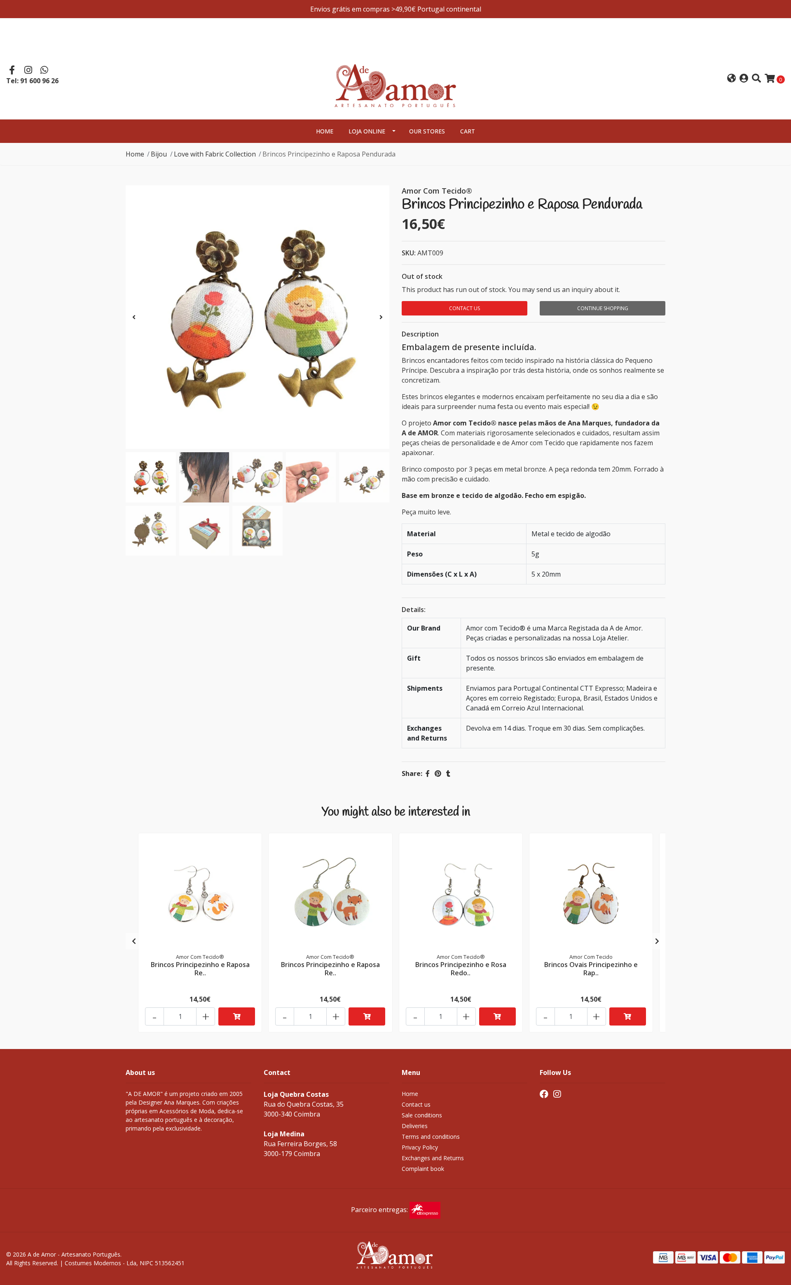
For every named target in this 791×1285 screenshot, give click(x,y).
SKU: (409, 252)
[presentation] (134, 317)
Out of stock (422, 276)
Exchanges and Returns (433, 1158)
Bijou (159, 154)
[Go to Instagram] (28, 70)
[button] (731, 79)
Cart (467, 131)
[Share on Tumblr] (448, 773)
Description (420, 334)
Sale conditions (422, 1115)
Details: (414, 609)
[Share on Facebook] (428, 773)
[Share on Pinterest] (438, 773)
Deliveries (415, 1126)
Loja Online (367, 131)
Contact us (416, 1104)
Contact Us (464, 308)
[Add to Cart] (236, 1016)
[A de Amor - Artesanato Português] (395, 77)
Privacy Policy (420, 1147)
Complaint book (423, 1169)
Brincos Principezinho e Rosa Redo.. (460, 968)
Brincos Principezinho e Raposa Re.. (200, 968)
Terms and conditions (431, 1136)
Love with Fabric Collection (215, 154)
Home (324, 131)
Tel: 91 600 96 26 (32, 80)
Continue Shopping (602, 308)
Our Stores (427, 131)
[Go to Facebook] (12, 70)
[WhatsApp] (44, 70)
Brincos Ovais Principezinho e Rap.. (591, 968)
